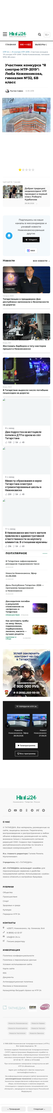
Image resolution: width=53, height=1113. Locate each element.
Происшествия (10, 897)
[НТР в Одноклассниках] (26, 810)
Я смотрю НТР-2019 (20, 52)
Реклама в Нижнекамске (15, 986)
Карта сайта (8, 969)
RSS (4, 973)
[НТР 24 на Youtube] (15, 810)
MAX (33, 251)
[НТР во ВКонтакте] (21, 810)
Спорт (6, 901)
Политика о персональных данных (19, 960)
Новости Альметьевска (17, 1028)
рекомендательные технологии (18, 1079)
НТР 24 (6, 52)
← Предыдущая (13, 1109)
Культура (7, 910)
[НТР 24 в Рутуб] (37, 810)
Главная (10, 44)
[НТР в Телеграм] (32, 810)
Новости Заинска (37, 1033)
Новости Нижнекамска (17, 1023)
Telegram (32, 240)
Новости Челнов (38, 1028)
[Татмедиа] (14, 1008)
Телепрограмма (27, 745)
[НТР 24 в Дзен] (43, 810)
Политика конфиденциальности (18, 956)
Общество (8, 892)
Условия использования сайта (17, 964)
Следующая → (39, 1109)
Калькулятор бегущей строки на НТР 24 (22, 990)
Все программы (27, 754)
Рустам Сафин (16, 91)
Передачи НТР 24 (11, 914)
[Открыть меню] (5, 34)
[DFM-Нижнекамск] (32, 1008)
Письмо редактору (16, 941)
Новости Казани (38, 1023)
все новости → (41, 261)
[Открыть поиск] (39, 34)
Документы (8, 977)
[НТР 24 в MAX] (9, 810)
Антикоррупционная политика (18, 982)
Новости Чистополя (17, 1033)
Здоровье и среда (11, 905)
